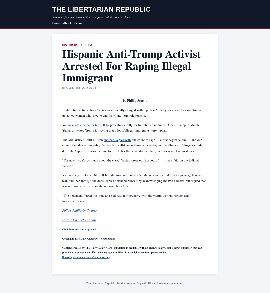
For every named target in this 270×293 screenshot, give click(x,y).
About (67, 23)
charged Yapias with (117, 139)
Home (56, 23)
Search (78, 23)
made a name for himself (88, 125)
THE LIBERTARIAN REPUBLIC (101, 9)
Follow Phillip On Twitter (79, 210)
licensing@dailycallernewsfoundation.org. (86, 257)
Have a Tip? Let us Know (79, 219)
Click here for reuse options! (79, 229)
